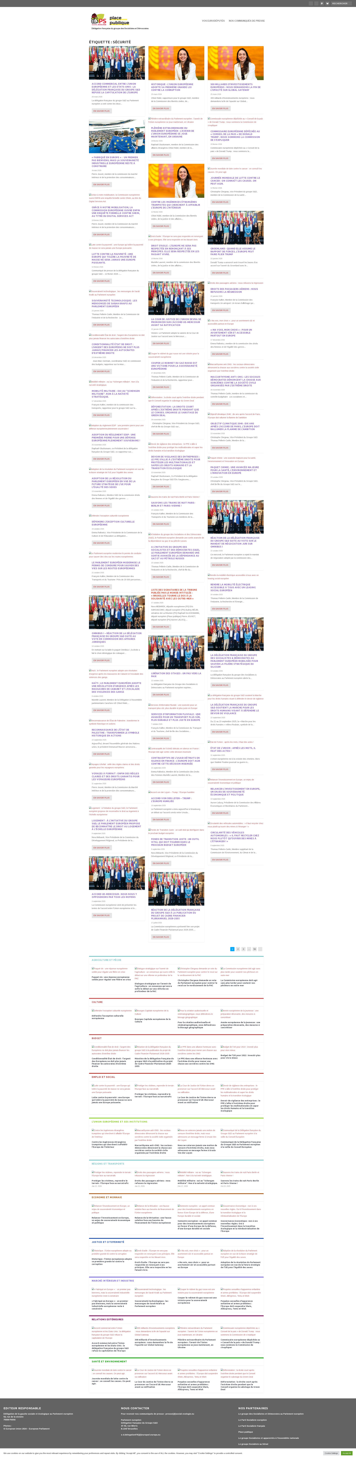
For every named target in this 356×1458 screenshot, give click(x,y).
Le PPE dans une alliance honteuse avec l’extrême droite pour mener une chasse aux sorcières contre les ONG (197, 1061)
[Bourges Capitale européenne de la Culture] (155, 1012)
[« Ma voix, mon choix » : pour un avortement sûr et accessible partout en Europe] (236, 322)
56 (255, 949)
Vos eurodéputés (213, 21)
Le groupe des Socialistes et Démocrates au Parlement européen (271, 1414)
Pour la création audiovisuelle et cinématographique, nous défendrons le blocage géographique (197, 1024)
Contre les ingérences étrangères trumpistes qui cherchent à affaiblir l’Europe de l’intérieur (175, 205)
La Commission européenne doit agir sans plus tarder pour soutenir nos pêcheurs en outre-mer (239, 982)
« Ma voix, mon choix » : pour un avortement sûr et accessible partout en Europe (231, 333)
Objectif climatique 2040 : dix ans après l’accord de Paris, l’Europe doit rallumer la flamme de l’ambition (235, 426)
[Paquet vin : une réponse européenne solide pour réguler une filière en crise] (112, 970)
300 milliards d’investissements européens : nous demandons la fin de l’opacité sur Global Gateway (236, 87)
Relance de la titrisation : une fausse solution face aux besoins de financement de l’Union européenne (153, 1220)
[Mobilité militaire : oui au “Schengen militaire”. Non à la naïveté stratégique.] (117, 383)
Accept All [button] (347, 1453)
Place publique (245, 1432)
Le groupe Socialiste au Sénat (253, 1444)
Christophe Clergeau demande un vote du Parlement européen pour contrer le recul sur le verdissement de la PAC (197, 982)
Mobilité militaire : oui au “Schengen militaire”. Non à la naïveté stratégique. (116, 394)
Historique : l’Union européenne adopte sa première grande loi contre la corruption (172, 87)
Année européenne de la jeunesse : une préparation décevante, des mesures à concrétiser (240, 1024)
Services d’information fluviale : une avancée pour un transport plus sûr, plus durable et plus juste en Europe (176, 717)
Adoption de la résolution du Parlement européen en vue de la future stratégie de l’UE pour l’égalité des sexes (240, 1264)
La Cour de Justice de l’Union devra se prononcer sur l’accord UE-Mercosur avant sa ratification (176, 322)
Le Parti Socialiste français (251, 1426)
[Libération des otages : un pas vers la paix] (176, 652)
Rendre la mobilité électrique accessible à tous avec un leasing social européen (233, 587)
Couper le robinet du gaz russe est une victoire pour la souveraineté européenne (174, 366)
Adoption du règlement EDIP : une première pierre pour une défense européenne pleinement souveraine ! (116, 437)
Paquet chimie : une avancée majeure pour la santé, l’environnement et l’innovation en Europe (235, 470)
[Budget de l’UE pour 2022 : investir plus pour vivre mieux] (241, 1048)
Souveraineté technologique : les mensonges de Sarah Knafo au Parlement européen (114, 303)
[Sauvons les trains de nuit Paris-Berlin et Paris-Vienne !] (176, 497)
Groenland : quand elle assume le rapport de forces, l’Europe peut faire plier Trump (233, 251)
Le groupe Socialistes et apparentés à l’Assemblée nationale (268, 1438)
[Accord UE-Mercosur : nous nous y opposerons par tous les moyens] (117, 873)
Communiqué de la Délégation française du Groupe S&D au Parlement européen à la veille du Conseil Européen (241, 1144)
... (249, 949)
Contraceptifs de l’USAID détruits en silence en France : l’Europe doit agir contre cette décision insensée (175, 761)
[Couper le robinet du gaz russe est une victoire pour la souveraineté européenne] (176, 355)
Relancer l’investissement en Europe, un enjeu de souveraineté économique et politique (235, 792)
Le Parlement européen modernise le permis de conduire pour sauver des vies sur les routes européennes (116, 565)
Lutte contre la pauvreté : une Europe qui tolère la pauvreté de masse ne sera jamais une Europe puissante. (112, 1100)
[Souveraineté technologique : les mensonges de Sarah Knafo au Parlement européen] (117, 293)
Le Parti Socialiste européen (252, 1420)
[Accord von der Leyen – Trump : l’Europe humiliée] (176, 792)
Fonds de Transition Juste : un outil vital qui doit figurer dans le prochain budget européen (175, 842)
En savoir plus (101, 111)
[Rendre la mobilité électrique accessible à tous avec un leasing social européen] (236, 577)
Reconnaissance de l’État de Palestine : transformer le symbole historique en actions (115, 733)
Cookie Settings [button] (331, 1453)
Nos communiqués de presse (247, 21)
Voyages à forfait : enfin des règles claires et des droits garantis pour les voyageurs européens (115, 776)
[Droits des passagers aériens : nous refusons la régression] (236, 283)
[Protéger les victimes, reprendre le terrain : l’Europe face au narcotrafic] (155, 1087)
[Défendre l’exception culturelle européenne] (117, 516)
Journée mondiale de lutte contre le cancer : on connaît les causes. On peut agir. (235, 181)
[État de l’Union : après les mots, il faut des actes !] (236, 742)
